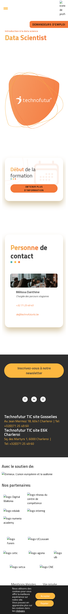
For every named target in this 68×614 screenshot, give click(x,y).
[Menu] (5, 8)
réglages (20, 610)
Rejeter (44, 603)
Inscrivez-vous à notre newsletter (34, 370)
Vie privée (50, 584)
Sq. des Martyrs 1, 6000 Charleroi (26, 439)
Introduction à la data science (21, 31)
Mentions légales (23, 584)
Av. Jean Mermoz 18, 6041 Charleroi (28, 421)
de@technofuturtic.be (27, 314)
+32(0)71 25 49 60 (16, 425)
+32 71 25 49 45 (24, 305)
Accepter (45, 596)
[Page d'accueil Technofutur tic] (33, 8)
